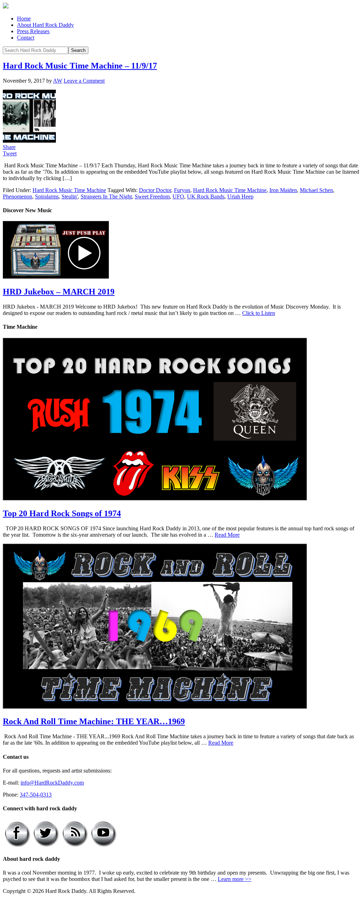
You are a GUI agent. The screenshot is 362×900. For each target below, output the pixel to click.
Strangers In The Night (106, 196)
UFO (178, 196)
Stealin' (70, 196)
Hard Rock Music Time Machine (69, 190)
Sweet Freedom (152, 196)
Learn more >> (234, 879)
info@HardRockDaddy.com (52, 783)
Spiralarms (47, 196)
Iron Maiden (283, 190)
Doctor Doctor (155, 190)
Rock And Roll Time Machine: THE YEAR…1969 (94, 721)
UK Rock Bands (205, 196)
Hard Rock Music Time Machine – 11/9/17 (80, 65)
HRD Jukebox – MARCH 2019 (59, 291)
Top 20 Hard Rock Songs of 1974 (62, 513)
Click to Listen (258, 313)
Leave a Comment (84, 81)
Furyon (182, 190)
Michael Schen (316, 190)
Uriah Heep (240, 196)
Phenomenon (17, 196)
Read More (227, 535)
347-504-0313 (36, 795)
